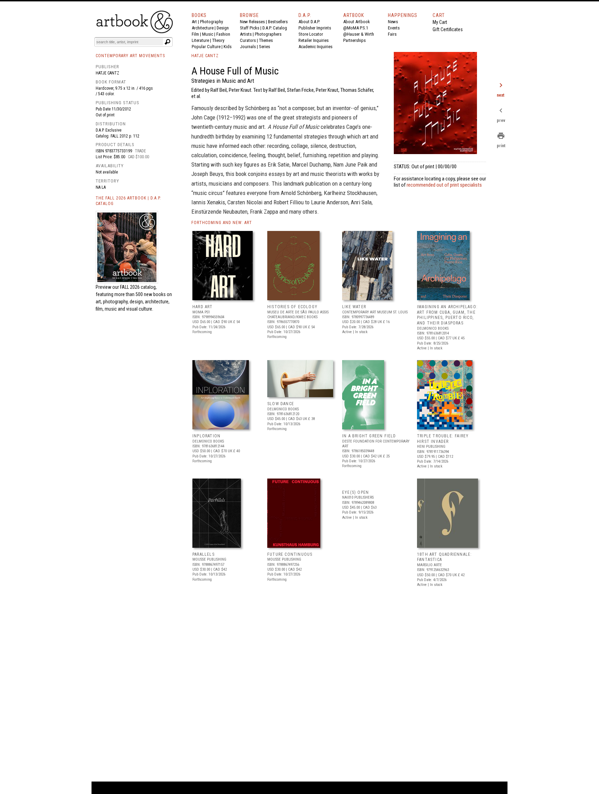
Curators (248, 40)
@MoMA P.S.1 (355, 27)
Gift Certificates (448, 29)
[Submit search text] (167, 41)
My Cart (440, 22)
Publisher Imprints (314, 27)
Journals (248, 46)
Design (223, 27)
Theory (218, 40)
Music (207, 34)
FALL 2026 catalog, (138, 287)
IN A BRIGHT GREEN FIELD (369, 436)
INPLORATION (206, 436)
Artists (246, 34)
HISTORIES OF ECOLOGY (292, 306)
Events (394, 27)
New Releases (252, 21)
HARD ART (202, 306)
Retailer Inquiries (313, 40)
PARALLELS (203, 554)
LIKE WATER (354, 306)
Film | (197, 34)
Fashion (223, 34)
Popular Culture (206, 46)
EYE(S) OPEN (355, 492)
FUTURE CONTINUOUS (289, 554)
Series (264, 46)
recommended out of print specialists (444, 185)
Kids (228, 46)
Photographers (268, 34)
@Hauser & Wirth (358, 34)
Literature (200, 40)
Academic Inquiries (315, 46)
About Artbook (356, 21)
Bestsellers (278, 21)
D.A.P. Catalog (274, 27)
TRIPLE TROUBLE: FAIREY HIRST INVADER (443, 439)
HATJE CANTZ (205, 55)
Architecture (203, 27)
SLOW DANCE (280, 403)
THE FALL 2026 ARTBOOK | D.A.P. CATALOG (128, 201)
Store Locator (310, 34)
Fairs (392, 34)
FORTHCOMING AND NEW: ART (221, 222)
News (393, 21)
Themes (266, 40)
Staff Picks (249, 27)
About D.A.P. (309, 21)
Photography (211, 21)
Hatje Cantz (107, 73)
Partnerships (354, 40)
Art (194, 21)
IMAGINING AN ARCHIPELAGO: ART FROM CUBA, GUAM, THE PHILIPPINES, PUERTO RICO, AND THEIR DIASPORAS (447, 314)
